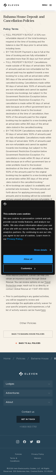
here (43, 310)
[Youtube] (38, 441)
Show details (40, 250)
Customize (26, 268)
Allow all (28, 259)
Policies (20, 358)
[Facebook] (24, 441)
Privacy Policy (37, 454)
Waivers (37, 458)
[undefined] (11, 5)
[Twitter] (31, 441)
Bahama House (40, 358)
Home (7, 358)
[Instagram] (17, 441)
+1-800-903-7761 (28, 427)
